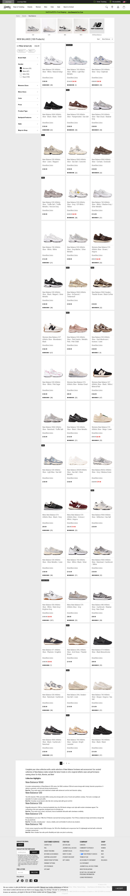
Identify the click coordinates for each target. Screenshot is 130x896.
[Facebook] (31, 880)
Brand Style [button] (22, 58)
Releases (104, 860)
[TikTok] (18, 880)
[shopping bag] (124, 7)
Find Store (34, 872)
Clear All (36, 46)
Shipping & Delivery (50, 857)
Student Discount (68, 857)
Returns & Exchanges (51, 854)
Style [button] (20, 124)
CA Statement (84, 863)
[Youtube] (36, 880)
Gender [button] (20, 64)
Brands (103, 845)
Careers (82, 845)
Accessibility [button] (117, 2)
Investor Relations (86, 869)
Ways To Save (67, 854)
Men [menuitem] (45, 7)
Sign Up (20, 845)
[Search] (107, 7)
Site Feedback (48, 866)
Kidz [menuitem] (52, 7)
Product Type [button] (23, 111)
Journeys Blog (67, 851)
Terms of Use (84, 857)
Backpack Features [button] (24, 117)
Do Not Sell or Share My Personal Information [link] (87, 873)
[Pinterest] (22, 880)
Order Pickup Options (51, 860)
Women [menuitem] (38, 7)
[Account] (118, 7)
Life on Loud (66, 845)
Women (103, 848)
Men (102, 851)
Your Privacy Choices (90, 854)
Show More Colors (47, 77)
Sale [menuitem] (58, 7)
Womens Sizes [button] (23, 85)
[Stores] (112, 7)
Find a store (21, 869)
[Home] (7, 7)
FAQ (45, 848)
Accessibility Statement (88, 860)
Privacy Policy (84, 851)
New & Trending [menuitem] (18, 7)
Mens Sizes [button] (22, 92)
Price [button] (20, 105)
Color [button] (20, 98)
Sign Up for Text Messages (26, 849)
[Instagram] (26, 880)
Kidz (102, 854)
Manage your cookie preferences (50, 887)
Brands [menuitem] (30, 7)
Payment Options (49, 863)
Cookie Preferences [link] (86, 877)
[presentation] (19, 7)
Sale (102, 857)
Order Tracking (101, 2)
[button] (124, 2)
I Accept (119, 888)
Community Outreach (87, 848)
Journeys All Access (69, 848)
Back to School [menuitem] (69, 7)
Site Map (47, 869)
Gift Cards (66, 860)
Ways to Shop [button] (22, 130)
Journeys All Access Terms (89, 866)
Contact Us (48, 845)
